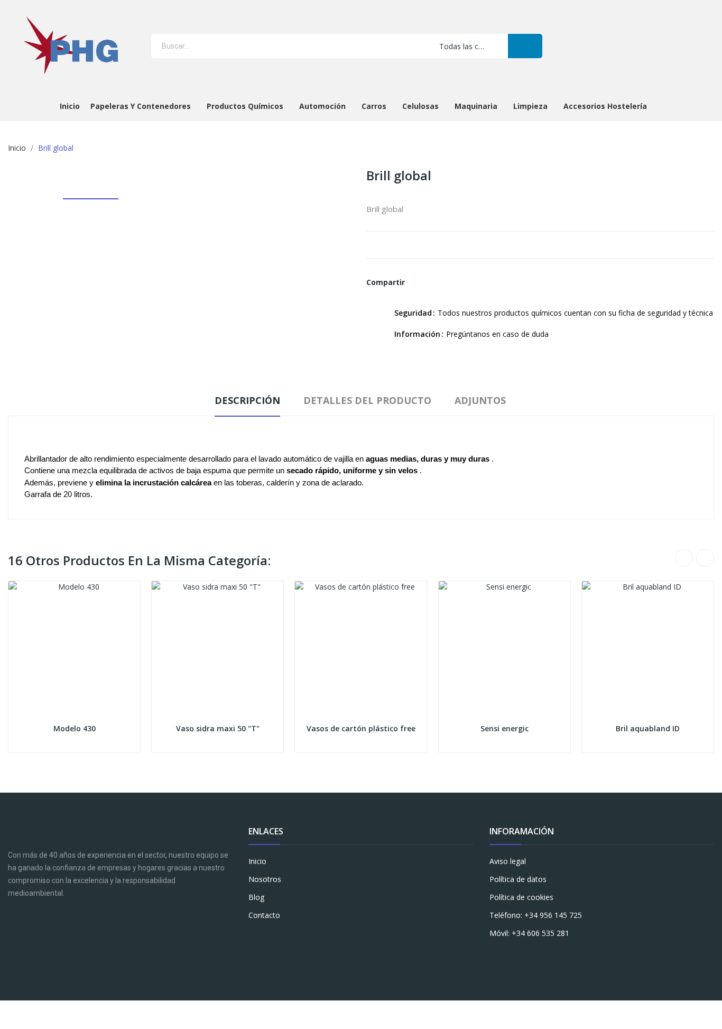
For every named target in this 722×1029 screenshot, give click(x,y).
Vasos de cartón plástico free (361, 728)
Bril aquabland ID (648, 728)
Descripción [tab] (247, 400)
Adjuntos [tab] (480, 400)
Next (705, 558)
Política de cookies (521, 897)
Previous (684, 558)
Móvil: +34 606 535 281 (529, 933)
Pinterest (455, 282)
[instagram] (274, 937)
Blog (256, 897)
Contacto (264, 915)
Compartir (419, 282)
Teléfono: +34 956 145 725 (535, 915)
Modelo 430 (74, 728)
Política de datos (518, 879)
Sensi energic (504, 728)
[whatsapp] (295, 937)
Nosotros (264, 879)
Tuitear (437, 282)
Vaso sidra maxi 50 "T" (218, 728)
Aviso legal (507, 861)
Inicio (257, 861)
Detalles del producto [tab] (367, 400)
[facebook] (253, 937)
